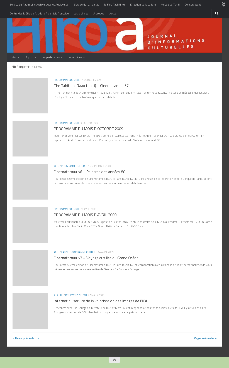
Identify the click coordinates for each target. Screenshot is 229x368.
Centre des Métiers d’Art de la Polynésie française (39, 13)
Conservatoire (193, 4)
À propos (98, 13)
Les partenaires (51, 57)
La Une (65, 252)
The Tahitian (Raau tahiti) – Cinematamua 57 (91, 86)
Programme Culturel (66, 80)
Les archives (81, 13)
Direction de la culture (143, 4)
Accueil (113, 13)
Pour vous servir (76, 295)
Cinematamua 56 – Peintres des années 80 (89, 172)
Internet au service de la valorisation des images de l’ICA (100, 301)
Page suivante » (205, 338)
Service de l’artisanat (86, 4)
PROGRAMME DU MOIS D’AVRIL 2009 (85, 215)
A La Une (58, 295)
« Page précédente (26, 338)
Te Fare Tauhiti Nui (114, 4)
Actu (56, 166)
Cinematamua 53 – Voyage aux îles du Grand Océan (96, 258)
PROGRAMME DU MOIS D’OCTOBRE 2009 (88, 129)
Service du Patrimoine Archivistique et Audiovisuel (39, 4)
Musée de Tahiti (170, 4)
